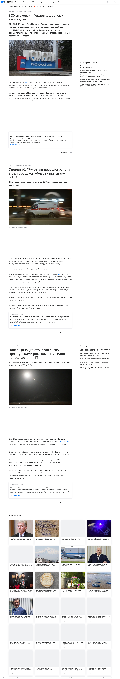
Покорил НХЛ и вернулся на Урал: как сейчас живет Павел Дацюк (95, 368)
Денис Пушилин (63, 441)
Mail (3, 677)
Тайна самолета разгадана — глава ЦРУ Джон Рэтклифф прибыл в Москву (95, 349)
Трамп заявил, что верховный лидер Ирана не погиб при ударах (95, 66)
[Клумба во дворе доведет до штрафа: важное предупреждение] (73, 584)
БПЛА (27, 82)
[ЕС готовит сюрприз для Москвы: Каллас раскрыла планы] (99, 610)
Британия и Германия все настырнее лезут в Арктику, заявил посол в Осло (94, 354)
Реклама (14, 677)
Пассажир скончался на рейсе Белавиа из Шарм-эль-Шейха (94, 363)
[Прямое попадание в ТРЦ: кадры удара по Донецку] (73, 636)
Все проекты (20, 677)
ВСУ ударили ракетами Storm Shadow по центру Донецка (93, 71)
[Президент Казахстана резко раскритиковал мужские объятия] (21, 558)
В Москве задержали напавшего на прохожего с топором (95, 359)
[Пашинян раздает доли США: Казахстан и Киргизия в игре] (47, 558)
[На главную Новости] (8, 2)
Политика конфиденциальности (78, 677)
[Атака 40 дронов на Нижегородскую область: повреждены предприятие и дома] (47, 662)
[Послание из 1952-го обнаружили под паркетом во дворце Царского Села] (47, 532)
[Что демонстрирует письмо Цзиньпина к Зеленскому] (99, 662)
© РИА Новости (23, 11)
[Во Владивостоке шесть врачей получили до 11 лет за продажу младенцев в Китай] (47, 610)
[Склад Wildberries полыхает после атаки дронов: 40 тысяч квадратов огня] (99, 636)
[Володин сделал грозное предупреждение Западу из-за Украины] (73, 662)
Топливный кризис (47, 6)
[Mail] (2, 2)
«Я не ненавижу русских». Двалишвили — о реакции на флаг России (94, 85)
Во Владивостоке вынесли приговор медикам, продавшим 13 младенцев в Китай (95, 80)
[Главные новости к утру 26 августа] (73, 558)
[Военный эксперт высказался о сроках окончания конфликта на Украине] (73, 532)
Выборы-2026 (15, 6)
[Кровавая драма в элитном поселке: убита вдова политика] (99, 532)
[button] (40, 58)
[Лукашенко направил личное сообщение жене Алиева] (99, 558)
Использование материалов (94, 677)
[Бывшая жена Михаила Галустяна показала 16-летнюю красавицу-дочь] (21, 584)
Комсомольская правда (23, 165)
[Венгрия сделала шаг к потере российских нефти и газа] (47, 636)
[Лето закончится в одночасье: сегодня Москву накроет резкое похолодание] (21, 662)
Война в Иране (27, 6)
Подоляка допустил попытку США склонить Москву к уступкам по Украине (94, 75)
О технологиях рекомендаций (63, 677)
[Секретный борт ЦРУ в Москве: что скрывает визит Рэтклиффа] (21, 610)
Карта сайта (114, 677)
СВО (37, 6)
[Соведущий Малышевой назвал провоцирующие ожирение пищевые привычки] (47, 584)
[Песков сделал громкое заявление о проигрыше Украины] (21, 532)
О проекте (52, 677)
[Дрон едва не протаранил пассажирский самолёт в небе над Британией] (21, 636)
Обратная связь (106, 677)
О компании (8, 677)
